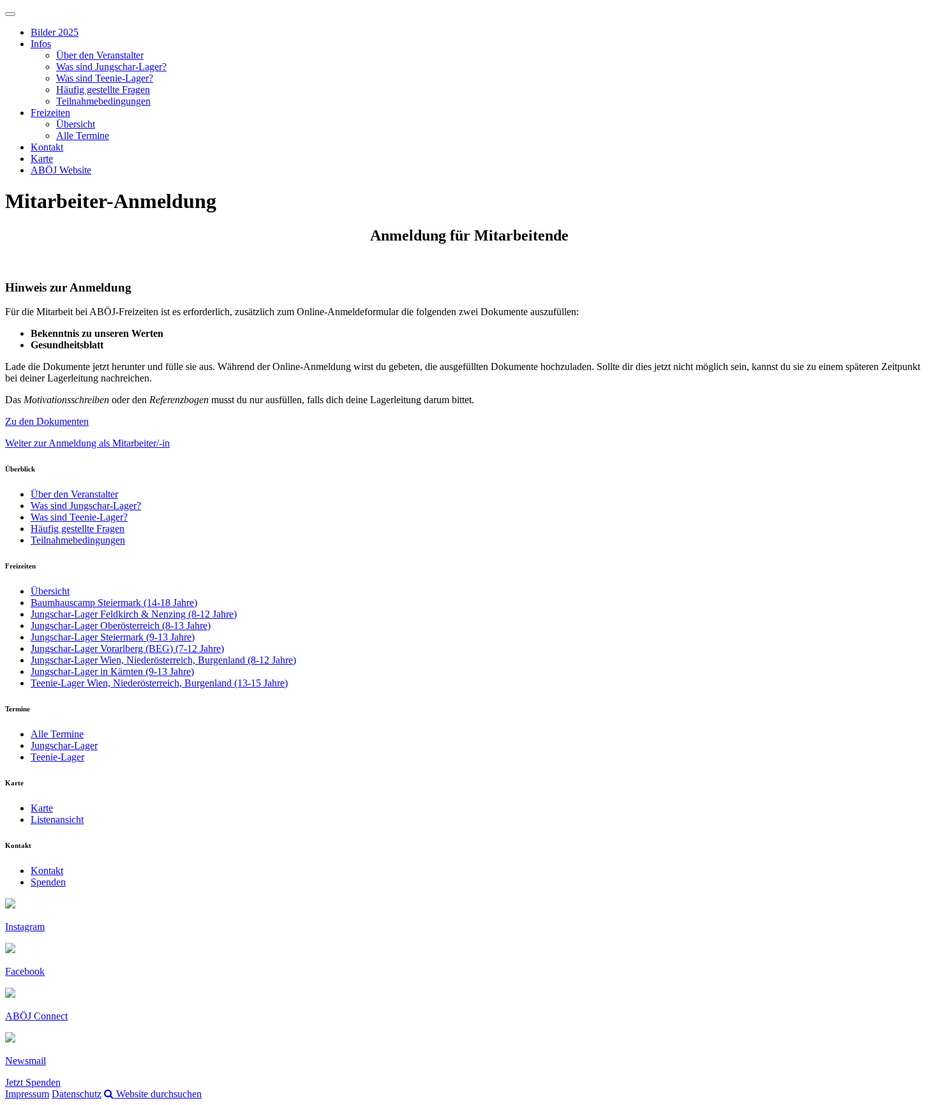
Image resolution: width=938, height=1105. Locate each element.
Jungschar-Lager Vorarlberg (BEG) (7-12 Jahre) (127, 648)
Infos (41, 43)
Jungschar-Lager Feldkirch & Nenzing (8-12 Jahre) (134, 614)
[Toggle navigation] (10, 14)
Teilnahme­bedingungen (103, 101)
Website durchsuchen (158, 1093)
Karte (42, 158)
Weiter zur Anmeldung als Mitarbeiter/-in (87, 443)
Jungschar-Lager (64, 745)
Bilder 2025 (54, 32)
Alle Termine (82, 135)
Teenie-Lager (57, 757)
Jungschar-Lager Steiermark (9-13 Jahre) (113, 637)
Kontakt (47, 147)
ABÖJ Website (61, 170)
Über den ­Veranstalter (100, 55)
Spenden (48, 882)
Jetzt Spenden (33, 1082)
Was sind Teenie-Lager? (104, 78)
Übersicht (75, 124)
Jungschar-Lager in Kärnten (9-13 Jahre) (112, 671)
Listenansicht (57, 819)
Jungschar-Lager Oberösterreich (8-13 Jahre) (121, 625)
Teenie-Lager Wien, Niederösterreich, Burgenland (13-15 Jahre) (159, 683)
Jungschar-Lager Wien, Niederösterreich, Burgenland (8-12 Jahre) (163, 660)
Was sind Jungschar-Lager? (111, 66)
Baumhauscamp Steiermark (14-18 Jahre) (114, 602)
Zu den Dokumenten (47, 421)
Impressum (27, 1093)
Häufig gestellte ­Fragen (103, 89)
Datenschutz (76, 1093)
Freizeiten (50, 112)
